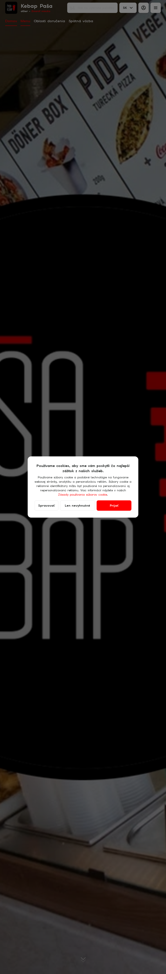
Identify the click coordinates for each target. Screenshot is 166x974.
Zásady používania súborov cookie (82, 494)
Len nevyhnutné (77, 505)
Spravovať (46, 505)
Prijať (114, 505)
